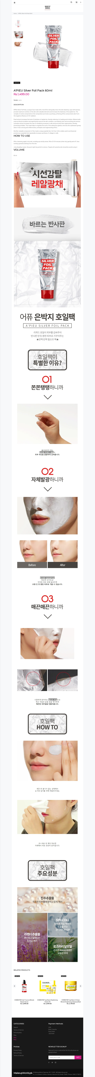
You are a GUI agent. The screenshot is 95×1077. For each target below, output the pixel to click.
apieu (20, 100)
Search (16, 1027)
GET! (78, 1057)
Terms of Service (19, 1030)
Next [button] (80, 986)
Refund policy (18, 1032)
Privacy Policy (18, 1050)
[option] (18, 24)
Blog (15, 1035)
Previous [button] (14, 986)
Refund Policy (18, 1053)
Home (15, 13)
